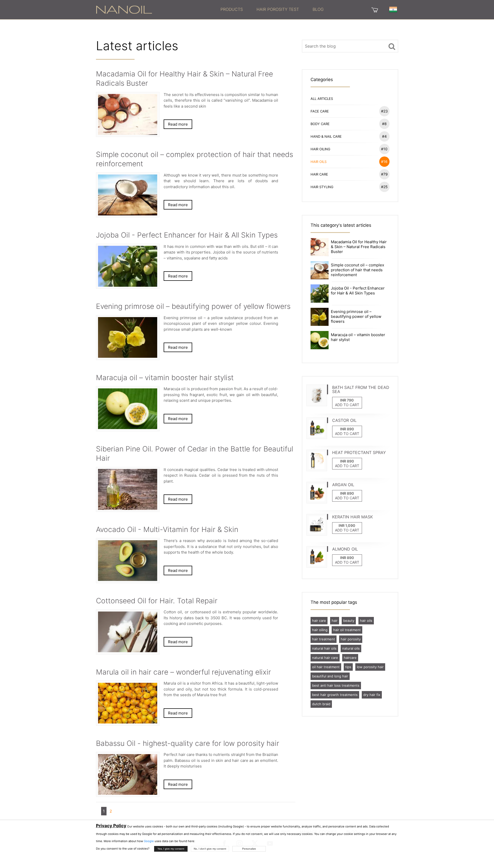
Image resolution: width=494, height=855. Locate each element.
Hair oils (349, 161)
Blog (318, 9)
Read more (178, 124)
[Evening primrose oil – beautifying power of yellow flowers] (320, 316)
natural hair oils (324, 648)
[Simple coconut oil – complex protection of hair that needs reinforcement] (320, 269)
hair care (319, 620)
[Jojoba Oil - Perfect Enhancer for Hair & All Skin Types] (320, 293)
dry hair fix (371, 695)
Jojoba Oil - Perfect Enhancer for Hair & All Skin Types (358, 290)
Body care (349, 123)
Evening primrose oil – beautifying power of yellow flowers (356, 316)
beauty (348, 620)
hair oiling (320, 630)
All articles (322, 99)
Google (149, 841)
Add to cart (347, 405)
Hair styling (349, 187)
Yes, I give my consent (170, 848)
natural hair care (325, 658)
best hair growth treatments (335, 695)
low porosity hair (370, 667)
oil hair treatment (326, 667)
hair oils (366, 620)
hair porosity (351, 639)
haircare (350, 658)
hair (335, 620)
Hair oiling (349, 149)
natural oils (351, 648)
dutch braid (321, 704)
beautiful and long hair (330, 676)
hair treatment (323, 639)
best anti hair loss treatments (335, 685)
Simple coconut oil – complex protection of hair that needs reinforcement (357, 270)
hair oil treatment (347, 630)
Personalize (249, 848)
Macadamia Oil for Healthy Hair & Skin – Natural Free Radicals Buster (359, 246)
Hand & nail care (349, 136)
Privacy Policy (111, 825)
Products (231, 9)
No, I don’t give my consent (210, 848)
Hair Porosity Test (278, 9)
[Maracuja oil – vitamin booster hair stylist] (320, 339)
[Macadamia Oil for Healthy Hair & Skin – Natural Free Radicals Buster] (320, 246)
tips (348, 667)
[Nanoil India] (124, 9)
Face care (349, 111)
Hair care (349, 174)
